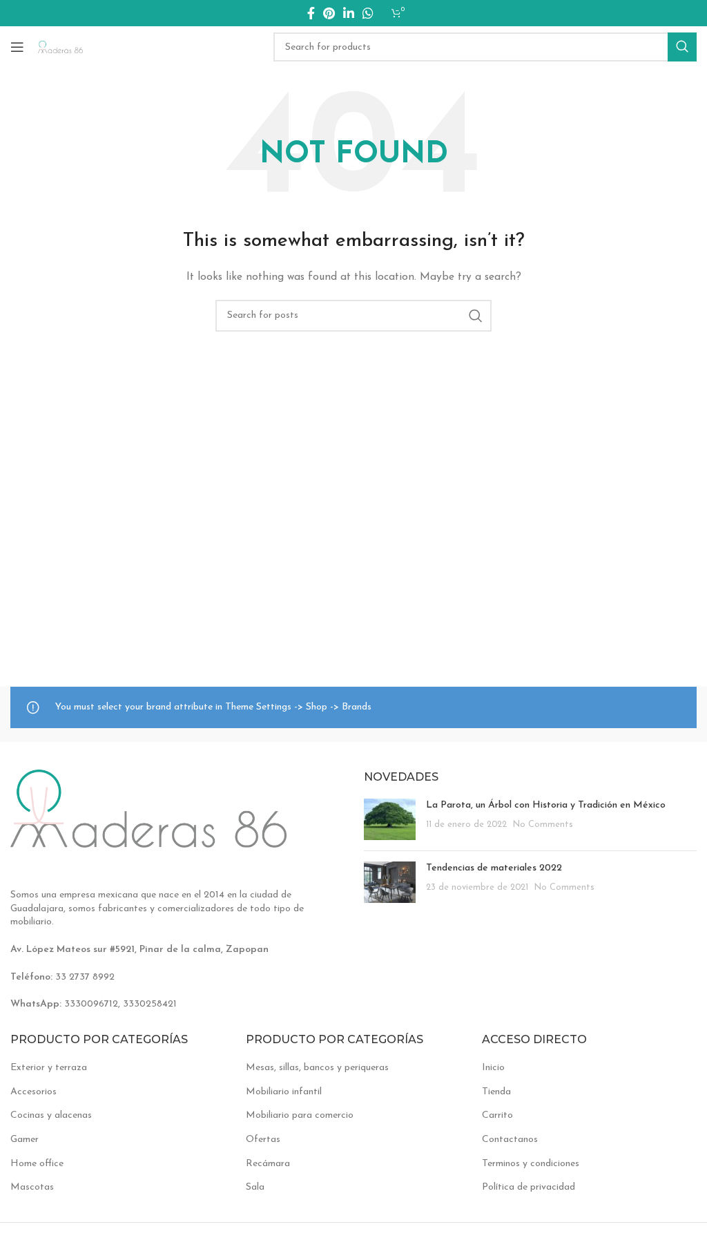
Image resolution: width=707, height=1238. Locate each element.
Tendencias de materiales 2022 (494, 868)
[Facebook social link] (311, 13)
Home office (37, 1164)
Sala (255, 1187)
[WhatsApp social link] (368, 13)
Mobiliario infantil (284, 1092)
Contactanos (510, 1139)
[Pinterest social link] (329, 13)
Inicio (493, 1068)
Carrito (497, 1115)
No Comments (543, 825)
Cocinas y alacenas (51, 1115)
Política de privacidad (528, 1187)
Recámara (268, 1164)
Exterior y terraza (48, 1068)
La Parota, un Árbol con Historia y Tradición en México (546, 805)
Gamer (24, 1139)
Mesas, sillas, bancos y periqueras (317, 1068)
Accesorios (33, 1092)
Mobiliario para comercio (300, 1115)
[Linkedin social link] (348, 13)
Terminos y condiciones (530, 1164)
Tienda (496, 1092)
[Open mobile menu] (17, 47)
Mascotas (32, 1187)
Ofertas (263, 1139)
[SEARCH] (682, 46)
